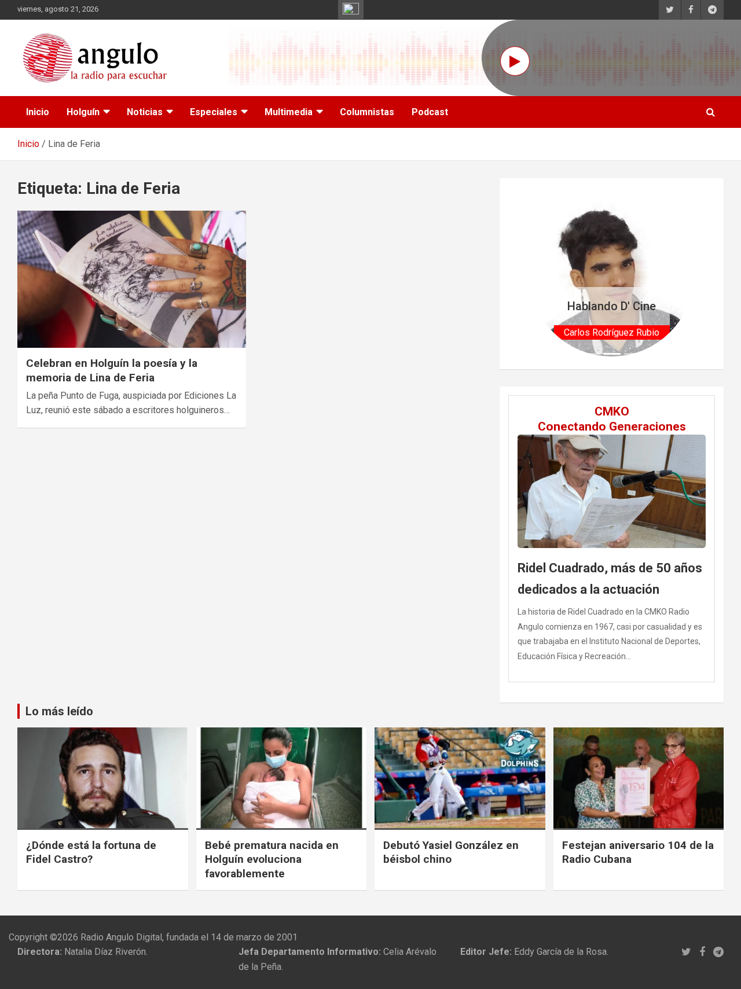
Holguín (83, 111)
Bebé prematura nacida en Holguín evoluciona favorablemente (272, 859)
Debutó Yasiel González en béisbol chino (451, 852)
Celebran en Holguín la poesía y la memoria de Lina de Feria (111, 370)
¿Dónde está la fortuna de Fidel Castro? (91, 852)
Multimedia (289, 111)
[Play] (515, 61)
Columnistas (367, 111)
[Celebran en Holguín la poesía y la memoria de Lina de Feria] (132, 279)
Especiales (213, 111)
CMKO (612, 411)
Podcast (430, 111)
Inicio (37, 111)
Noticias (145, 111)
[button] (541, 274)
